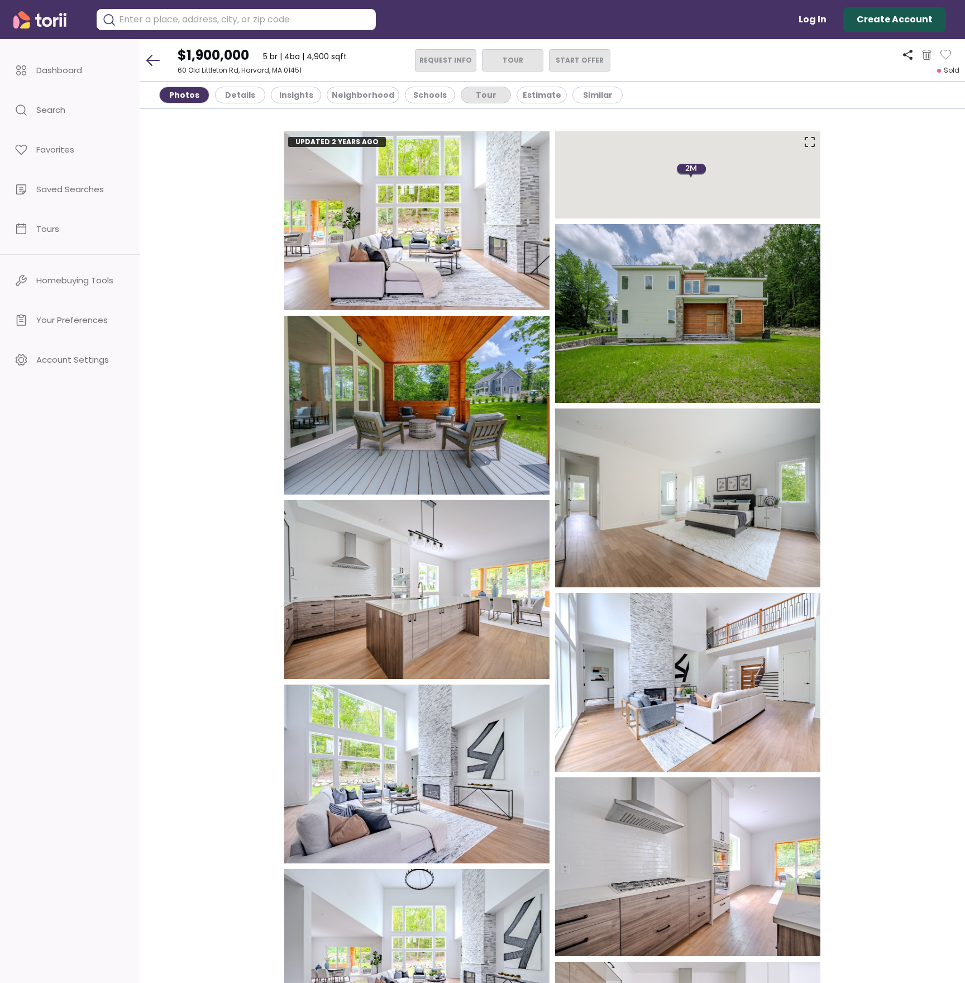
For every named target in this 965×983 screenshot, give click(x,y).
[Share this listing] (907, 54)
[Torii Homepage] (47, 20)
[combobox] (244, 20)
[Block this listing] (926, 55)
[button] (70, 70)
